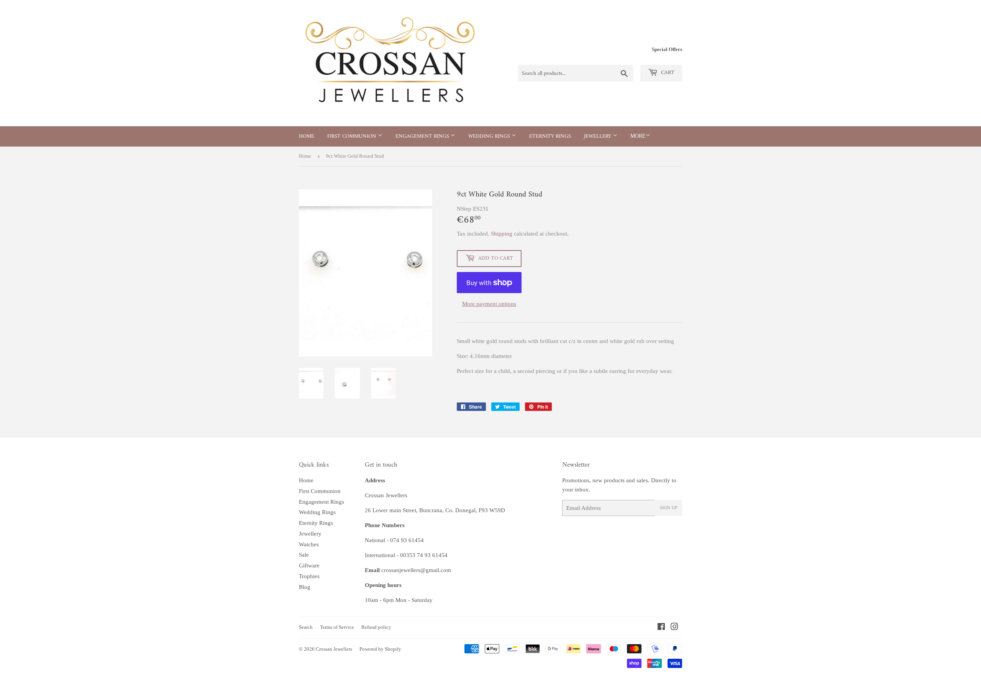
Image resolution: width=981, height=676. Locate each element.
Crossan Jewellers (334, 649)
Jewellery (598, 136)
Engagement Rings (423, 136)
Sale (304, 555)
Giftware (309, 565)
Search (306, 627)
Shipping (501, 234)
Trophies (309, 576)
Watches (309, 544)
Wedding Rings (490, 136)
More (638, 136)
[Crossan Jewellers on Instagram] (674, 628)
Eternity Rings (550, 136)
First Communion (352, 136)
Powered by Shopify (380, 649)
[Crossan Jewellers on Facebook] (661, 628)
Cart (666, 72)
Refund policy (376, 627)
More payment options (489, 304)
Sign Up (668, 508)
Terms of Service (337, 627)
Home (306, 136)
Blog (304, 587)
